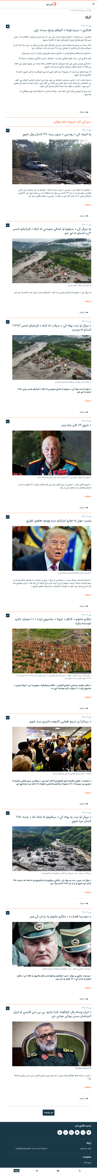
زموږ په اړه (87, 1162)
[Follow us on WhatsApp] (65, 1132)
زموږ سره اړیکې (85, 1148)
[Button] (84, 112)
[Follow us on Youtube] (77, 1132)
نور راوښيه (48, 1112)
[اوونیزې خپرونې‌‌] (37, 1171)
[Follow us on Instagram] (71, 1132)
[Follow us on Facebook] (88, 1132)
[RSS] (59, 1132)
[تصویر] (58, 1171)
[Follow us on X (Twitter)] (83, 1132)
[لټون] (79, 1171)
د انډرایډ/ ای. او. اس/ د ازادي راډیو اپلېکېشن (31, 1148)
